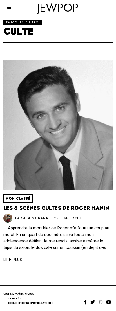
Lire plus (12, 259)
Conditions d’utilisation (30, 303)
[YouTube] (109, 302)
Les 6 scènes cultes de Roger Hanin (56, 208)
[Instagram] (100, 302)
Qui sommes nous (18, 293)
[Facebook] (85, 302)
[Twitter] (92, 302)
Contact (16, 298)
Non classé (18, 198)
